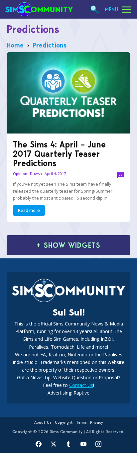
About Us (43, 422)
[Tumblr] (68, 444)
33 (121, 174)
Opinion (20, 174)
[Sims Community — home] (39, 9)
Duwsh (36, 173)
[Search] (94, 9)
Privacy (96, 422)
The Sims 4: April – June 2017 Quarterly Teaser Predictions (59, 153)
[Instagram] (98, 444)
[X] (54, 444)
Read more (29, 210)
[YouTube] (83, 444)
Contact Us (81, 385)
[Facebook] (39, 444)
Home (15, 45)
